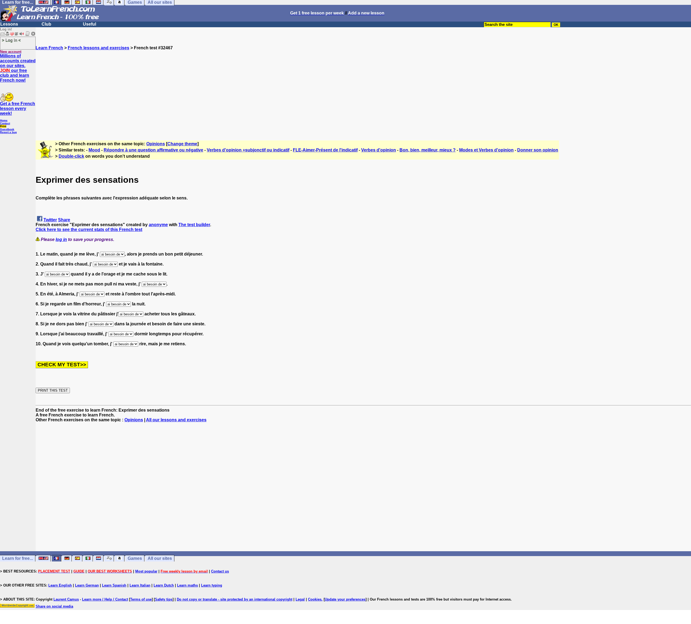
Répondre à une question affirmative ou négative (153, 150)
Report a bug (8, 132)
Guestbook (7, 129)
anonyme (158, 224)
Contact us (220, 571)
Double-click (71, 156)
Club (46, 24)
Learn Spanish (114, 585)
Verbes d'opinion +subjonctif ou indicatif (248, 150)
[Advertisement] (363, 88)
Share (64, 220)
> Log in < (11, 40)
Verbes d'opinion (378, 150)
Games (135, 558)
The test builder (194, 224)
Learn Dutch (164, 585)
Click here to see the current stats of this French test (89, 229)
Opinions (155, 144)
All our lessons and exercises (176, 420)
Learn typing (211, 585)
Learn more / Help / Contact (105, 599)
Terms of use (141, 599)
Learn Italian (140, 585)
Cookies (314, 599)
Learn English (60, 585)
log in (61, 239)
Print (3, 126)
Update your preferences (345, 599)
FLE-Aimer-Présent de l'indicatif (325, 150)
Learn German (87, 585)
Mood (94, 150)
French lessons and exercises (98, 48)
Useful (89, 24)
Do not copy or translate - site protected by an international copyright (234, 599)
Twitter (50, 220)
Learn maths (187, 585)
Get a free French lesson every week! (17, 108)
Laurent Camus (66, 599)
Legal (300, 599)
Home (4, 120)
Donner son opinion (537, 150)
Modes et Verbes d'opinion (486, 150)
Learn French (49, 48)
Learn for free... (17, 558)
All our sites (160, 558)
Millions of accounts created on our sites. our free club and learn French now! (18, 68)
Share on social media (54, 606)
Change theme (182, 144)
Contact (5, 123)
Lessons (9, 24)
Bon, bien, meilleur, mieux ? (427, 150)
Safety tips (163, 599)
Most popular (146, 571)
